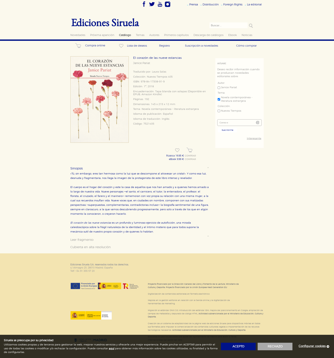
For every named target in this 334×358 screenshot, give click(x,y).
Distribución (211, 4)
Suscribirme (227, 130)
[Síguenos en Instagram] (167, 7)
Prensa (193, 4)
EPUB (136, 94)
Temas (140, 35)
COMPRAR (190, 156)
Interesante (254, 138)
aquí (111, 348)
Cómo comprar (246, 45)
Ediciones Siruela (105, 22)
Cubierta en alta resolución (90, 247)
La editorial (254, 4)
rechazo (275, 346)
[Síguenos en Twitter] (151, 7)
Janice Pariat (141, 63)
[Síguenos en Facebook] (144, 7)
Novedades (77, 35)
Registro (164, 45)
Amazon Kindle (151, 94)
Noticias (247, 35)
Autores (154, 35)
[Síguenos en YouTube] (159, 7)
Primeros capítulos (176, 35)
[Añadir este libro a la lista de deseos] (177, 150)
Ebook (232, 35)
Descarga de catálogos (208, 35)
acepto (238, 346)
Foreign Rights (232, 4)
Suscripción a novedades (201, 45)
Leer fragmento (82, 239)
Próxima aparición (102, 35)
